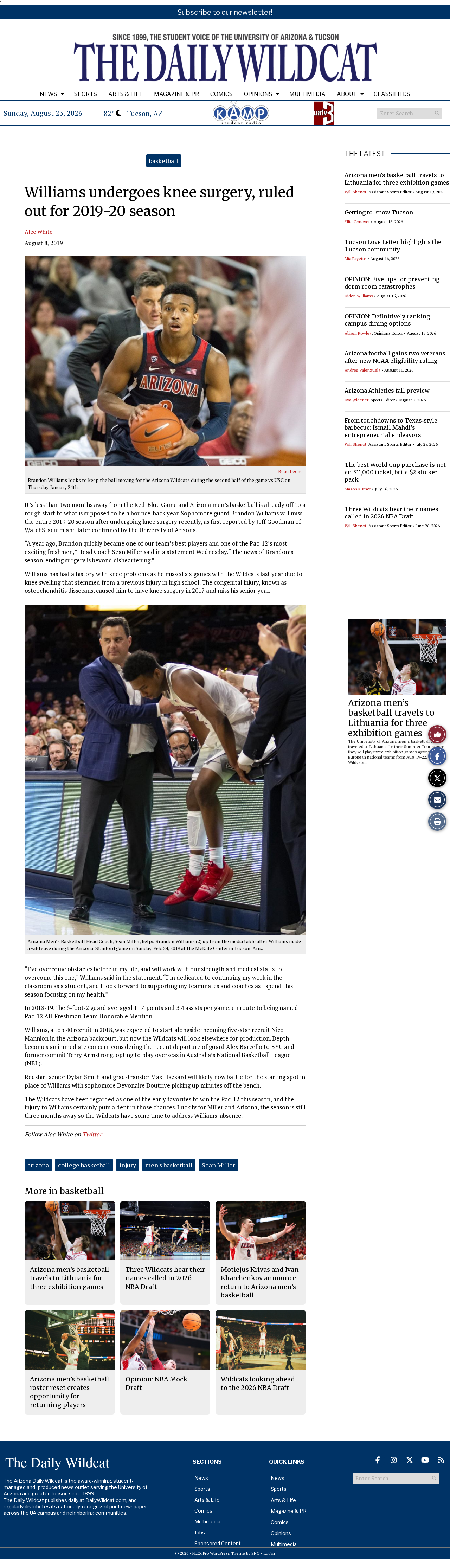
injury (127, 1165)
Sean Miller (218, 1165)
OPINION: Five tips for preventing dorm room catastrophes (392, 283)
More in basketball (64, 1191)
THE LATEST (365, 153)
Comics (221, 94)
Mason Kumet (358, 488)
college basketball (84, 1165)
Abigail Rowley (358, 333)
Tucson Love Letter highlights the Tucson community (393, 245)
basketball (163, 160)
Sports (85, 94)
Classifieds (392, 94)
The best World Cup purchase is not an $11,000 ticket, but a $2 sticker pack (395, 472)
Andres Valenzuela (362, 370)
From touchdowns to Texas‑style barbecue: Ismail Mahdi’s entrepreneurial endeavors (391, 428)
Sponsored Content (217, 1543)
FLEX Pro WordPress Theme (218, 1553)
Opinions (258, 94)
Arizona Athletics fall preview (387, 390)
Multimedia (307, 94)
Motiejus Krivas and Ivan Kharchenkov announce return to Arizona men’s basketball (260, 1282)
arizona (38, 1165)
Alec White (38, 232)
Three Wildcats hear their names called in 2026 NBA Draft (391, 512)
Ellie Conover (357, 221)
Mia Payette (355, 258)
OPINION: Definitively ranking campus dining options (387, 320)
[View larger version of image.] (165, 361)
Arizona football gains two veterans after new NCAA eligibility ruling (395, 357)
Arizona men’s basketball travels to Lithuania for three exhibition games (397, 179)
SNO (255, 1553)
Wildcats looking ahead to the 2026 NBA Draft (258, 1383)
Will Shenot (355, 191)
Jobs (199, 1532)
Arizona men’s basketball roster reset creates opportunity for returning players (69, 1392)
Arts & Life (125, 94)
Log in (269, 1553)
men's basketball (169, 1165)
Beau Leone (290, 471)
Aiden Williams (359, 295)
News (48, 94)
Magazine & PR (176, 94)
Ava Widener (356, 399)
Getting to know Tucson (379, 212)
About (347, 94)
